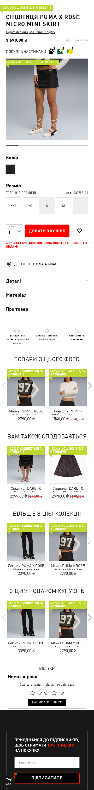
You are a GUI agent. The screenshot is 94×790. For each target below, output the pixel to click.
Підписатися (47, 778)
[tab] (47, 281)
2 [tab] (24, 145)
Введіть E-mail (27, 762)
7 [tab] (82, 145)
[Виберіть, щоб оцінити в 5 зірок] (61, 693)
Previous (4, 385)
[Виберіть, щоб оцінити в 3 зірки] (46, 693)
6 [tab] (70, 145)
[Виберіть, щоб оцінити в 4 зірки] (54, 693)
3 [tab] (35, 145)
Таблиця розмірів (21, 193)
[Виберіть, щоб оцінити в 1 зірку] (32, 693)
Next (89, 385)
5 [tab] (58, 145)
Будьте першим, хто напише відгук (30, 32)
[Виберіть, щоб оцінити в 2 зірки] (39, 693)
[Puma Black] (10, 169)
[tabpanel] (47, 99)
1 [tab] (12, 145)
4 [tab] (47, 145)
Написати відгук (47, 702)
